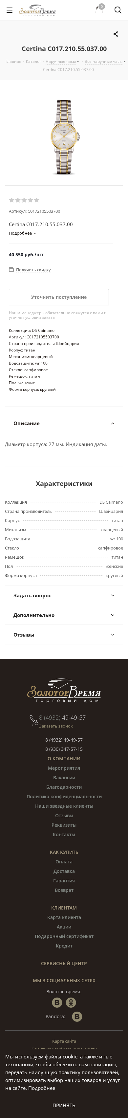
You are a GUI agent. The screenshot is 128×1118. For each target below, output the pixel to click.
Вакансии (64, 777)
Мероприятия (64, 768)
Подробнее (41, 1088)
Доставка (64, 871)
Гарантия (64, 880)
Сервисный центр (64, 963)
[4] (31, 200)
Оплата (64, 861)
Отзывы (64, 815)
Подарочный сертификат (64, 936)
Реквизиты (64, 825)
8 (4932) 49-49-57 (64, 740)
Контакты (64, 834)
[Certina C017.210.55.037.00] (64, 138)
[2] (18, 200)
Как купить (64, 852)
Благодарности (64, 787)
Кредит (64, 946)
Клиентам (64, 908)
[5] (37, 200)
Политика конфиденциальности (64, 796)
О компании (64, 758)
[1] (12, 200)
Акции (64, 927)
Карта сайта (64, 1041)
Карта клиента (64, 917)
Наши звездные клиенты (64, 806)
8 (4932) (62, 717)
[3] (24, 200)
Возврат (64, 890)
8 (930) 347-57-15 (64, 749)
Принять (64, 1105)
